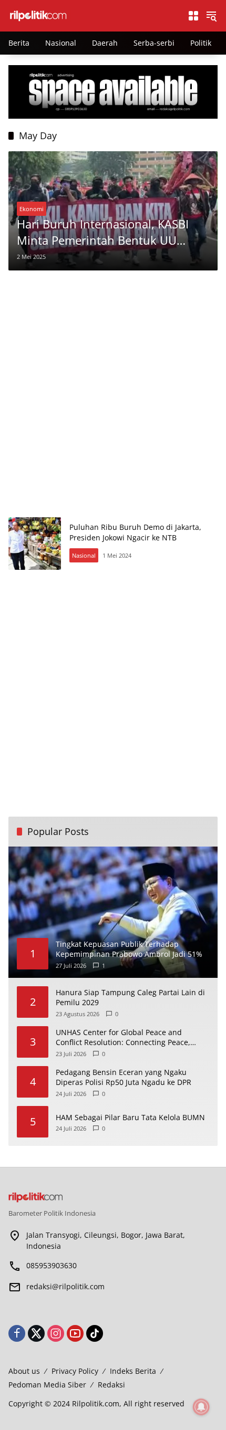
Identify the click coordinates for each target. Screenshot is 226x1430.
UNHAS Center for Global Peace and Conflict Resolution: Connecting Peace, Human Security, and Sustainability (123, 1037)
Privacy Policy (75, 1371)
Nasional (84, 555)
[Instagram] (55, 1333)
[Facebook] (16, 1333)
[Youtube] (75, 1333)
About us (24, 1371)
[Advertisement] (113, 394)
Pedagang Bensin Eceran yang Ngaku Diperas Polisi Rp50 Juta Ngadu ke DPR (123, 1077)
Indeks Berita (133, 1371)
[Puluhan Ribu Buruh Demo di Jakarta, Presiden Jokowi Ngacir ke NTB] (34, 543)
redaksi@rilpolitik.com (65, 1286)
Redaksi (111, 1385)
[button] (211, 15)
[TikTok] (94, 1333)
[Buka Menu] (193, 15)
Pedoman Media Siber (47, 1385)
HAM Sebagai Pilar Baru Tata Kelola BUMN (130, 1117)
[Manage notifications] (201, 1406)
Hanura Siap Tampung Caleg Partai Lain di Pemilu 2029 (130, 997)
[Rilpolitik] (92, 15)
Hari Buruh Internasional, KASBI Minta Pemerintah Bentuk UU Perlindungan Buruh (103, 232)
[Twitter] (36, 1333)
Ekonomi (31, 209)
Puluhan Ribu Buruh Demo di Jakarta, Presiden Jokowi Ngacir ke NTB (135, 532)
